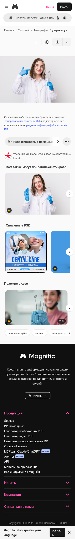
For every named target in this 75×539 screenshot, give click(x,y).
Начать (10, 482)
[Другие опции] (36, 42)
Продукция (13, 413)
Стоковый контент (16, 446)
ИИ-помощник (14, 426)
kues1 (16, 158)
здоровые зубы (18, 333)
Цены (50, 7)
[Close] (69, 532)
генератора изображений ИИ (22, 121)
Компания (12, 494)
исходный (28, 56)
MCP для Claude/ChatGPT (26, 451)
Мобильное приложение (21, 466)
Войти (64, 7)
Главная (9, 30)
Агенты (13, 456)
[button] (37, 395)
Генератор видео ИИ (18, 436)
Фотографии (41, 30)
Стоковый (24, 30)
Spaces (9, 420)
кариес (39, 333)
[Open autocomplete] (9, 17)
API (6, 461)
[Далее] (58, 141)
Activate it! (56, 532)
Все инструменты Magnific (22, 472)
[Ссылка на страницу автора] (8, 156)
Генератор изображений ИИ (23, 431)
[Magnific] (37, 357)
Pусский (37, 395)
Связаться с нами (19, 506)
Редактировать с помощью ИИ (36, 141)
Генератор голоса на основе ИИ (26, 441)
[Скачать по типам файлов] (66, 42)
